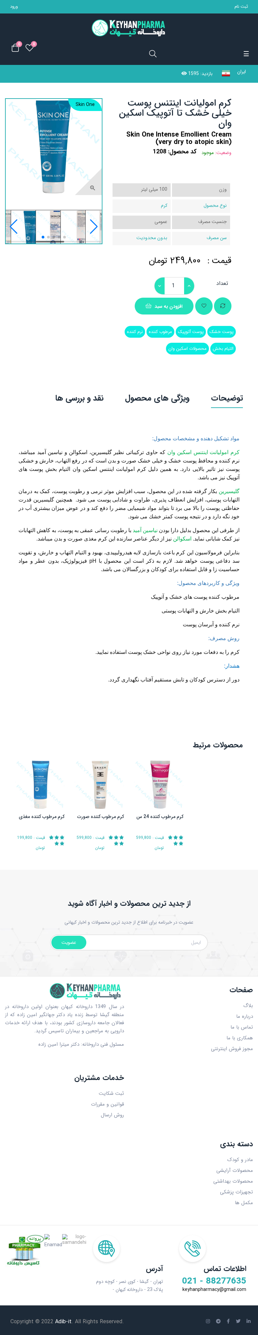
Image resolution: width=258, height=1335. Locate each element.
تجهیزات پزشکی (236, 1192)
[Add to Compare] (222, 306)
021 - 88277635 (214, 1281)
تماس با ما (241, 1027)
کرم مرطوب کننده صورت (100, 816)
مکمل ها (244, 1203)
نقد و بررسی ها (79, 398)
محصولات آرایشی (234, 1170)
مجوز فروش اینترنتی (232, 1049)
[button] (13, 226)
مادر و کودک (240, 1160)
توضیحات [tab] (227, 398)
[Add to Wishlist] (204, 306)
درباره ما (244, 1016)
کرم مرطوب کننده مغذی (41, 816)
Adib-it (62, 1322)
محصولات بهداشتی (233, 1181)
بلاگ (248, 1006)
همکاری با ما (239, 1038)
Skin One (85, 105)
